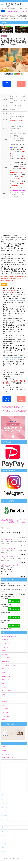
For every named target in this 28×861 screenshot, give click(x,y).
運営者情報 (4, 701)
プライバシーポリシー (7, 697)
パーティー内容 (19, 8)
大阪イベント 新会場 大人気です (11, 556)
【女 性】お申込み (21, 399)
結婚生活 (4, 750)
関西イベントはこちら (7, 672)
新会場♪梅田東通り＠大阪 (8, 548)
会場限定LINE (5, 650)
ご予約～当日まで (6, 643)
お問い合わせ (4, 847)
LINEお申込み (5, 647)
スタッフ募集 (5, 708)
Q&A (3, 683)
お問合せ (4, 705)
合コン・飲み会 (5, 754)
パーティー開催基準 (7, 657)
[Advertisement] (14, 777)
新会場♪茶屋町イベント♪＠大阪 (9, 539)
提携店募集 (4, 654)
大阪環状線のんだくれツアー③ (9, 565)
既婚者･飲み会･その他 (7, 757)
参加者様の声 (5, 687)
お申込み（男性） (5, 831)
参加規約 (4, 694)
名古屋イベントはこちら (8, 676)
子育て (3, 746)
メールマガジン (5, 716)
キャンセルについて (7, 690)
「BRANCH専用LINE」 (10, 359)
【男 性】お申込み (7, 399)
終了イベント (3, 36)
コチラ (20, 187)
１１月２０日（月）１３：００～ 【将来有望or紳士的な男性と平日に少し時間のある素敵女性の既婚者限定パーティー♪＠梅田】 (14, 407)
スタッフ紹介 (5, 712)
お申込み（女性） (5, 827)
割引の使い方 (5, 639)
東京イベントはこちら (7, 668)
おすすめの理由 (4, 815)
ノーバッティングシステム (8, 665)
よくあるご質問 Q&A (6, 803)
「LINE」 (9, 364)
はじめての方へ (4, 8)
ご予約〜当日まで (11, 8)
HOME (2, 794)
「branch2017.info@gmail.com (12, 357)
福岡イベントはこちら (7, 679)
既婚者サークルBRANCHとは (9, 636)
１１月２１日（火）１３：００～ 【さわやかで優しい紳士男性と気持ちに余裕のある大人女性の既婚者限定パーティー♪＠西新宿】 (14, 411)
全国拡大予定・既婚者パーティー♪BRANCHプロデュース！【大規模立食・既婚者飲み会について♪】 (14, 522)
